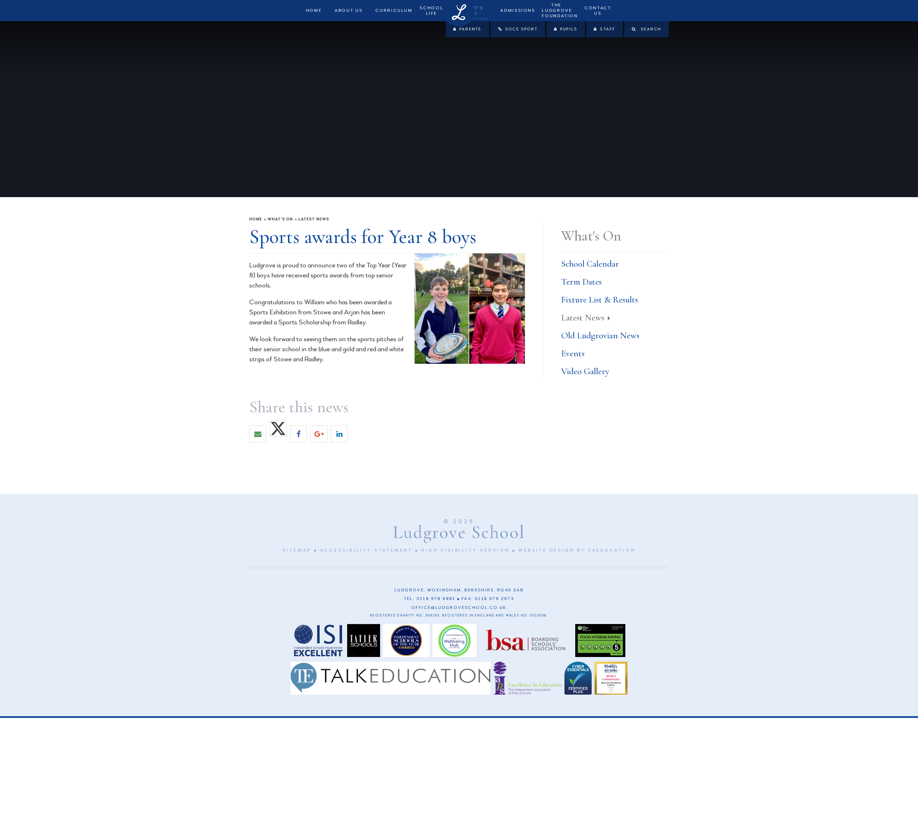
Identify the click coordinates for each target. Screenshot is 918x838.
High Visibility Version (465, 550)
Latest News (313, 219)
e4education (612, 550)
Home (255, 219)
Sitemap (297, 550)
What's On (280, 219)
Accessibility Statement (366, 550)
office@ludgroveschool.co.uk (459, 607)
